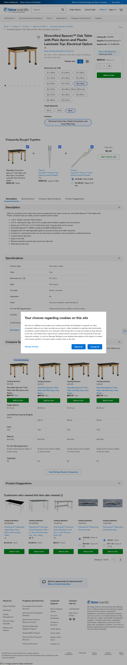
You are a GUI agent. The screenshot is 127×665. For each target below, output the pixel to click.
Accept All (95, 347)
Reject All (78, 347)
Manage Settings (31, 347)
